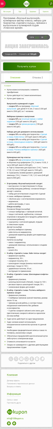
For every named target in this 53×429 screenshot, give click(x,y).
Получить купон (26, 66)
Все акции (7, 12)
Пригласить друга (14, 403)
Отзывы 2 (37, 77)
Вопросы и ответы (14, 387)
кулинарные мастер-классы (32, 160)
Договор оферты (13, 381)
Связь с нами (12, 400)
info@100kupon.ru (15, 418)
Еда (20, 12)
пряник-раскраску (28, 124)
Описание (15, 77)
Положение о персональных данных (21, 384)
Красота (45, 12)
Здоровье (33, 12)
